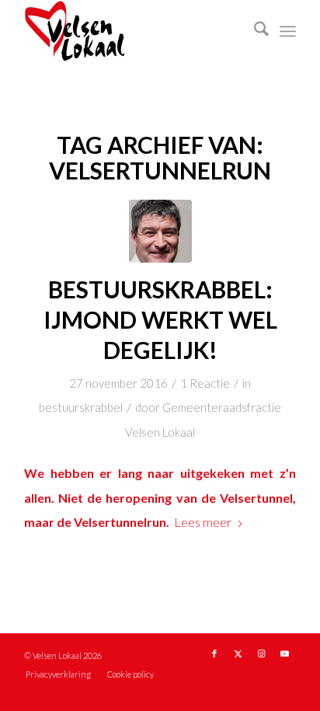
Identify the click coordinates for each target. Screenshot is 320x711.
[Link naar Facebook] (214, 653)
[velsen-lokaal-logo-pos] (133, 31)
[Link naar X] (237, 653)
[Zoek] (253, 31)
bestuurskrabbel (81, 407)
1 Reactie (205, 383)
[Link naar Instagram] (261, 653)
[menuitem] (253, 31)
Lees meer (202, 521)
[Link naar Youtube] (284, 653)
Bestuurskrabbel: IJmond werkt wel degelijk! (160, 319)
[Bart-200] (160, 231)
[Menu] (288, 31)
